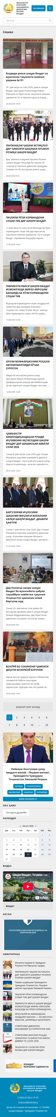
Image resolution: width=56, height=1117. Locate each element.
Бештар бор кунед (28, 707)
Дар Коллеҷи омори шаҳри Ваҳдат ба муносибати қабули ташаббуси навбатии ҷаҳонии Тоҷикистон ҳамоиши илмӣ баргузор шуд (25, 594)
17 (7, 849)
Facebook (38, 8)
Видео (7, 865)
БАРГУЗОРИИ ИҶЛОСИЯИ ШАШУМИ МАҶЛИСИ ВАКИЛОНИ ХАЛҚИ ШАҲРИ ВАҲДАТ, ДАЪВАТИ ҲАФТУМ (27, 517)
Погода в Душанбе (16, 812)
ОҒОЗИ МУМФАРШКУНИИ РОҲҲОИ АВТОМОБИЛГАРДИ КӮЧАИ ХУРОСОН (28, 365)
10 (31, 725)
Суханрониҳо (34, 786)
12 (21, 845)
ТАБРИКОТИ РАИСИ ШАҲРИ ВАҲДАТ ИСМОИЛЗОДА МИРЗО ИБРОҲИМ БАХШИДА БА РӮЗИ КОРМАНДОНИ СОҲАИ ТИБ (28, 291)
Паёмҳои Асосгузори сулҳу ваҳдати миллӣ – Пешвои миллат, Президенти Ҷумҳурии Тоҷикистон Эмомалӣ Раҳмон (28, 774)
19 (21, 849)
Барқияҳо (42, 792)
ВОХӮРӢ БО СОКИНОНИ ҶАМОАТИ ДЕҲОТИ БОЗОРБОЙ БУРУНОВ (27, 668)
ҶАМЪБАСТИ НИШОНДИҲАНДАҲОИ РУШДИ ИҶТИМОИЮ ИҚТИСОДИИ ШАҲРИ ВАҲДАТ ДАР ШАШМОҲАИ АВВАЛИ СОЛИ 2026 (27, 440)
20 (28, 849)
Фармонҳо (14, 792)
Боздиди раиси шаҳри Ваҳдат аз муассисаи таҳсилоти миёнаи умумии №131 (27, 77)
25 (14, 854)
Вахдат (10, 905)
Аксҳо (7, 914)
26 (21, 854)
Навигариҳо (11, 954)
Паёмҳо (19, 786)
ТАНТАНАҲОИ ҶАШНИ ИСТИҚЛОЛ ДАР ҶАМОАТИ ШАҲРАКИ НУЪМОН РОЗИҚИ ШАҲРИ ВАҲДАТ (27, 149)
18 (14, 849)
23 (46, 725)
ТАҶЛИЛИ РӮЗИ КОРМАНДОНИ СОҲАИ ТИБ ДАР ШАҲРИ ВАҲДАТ (26, 219)
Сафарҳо (28, 792)
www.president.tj (28, 799)
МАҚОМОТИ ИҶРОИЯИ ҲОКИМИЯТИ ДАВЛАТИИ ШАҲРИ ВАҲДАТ (22, 8)
